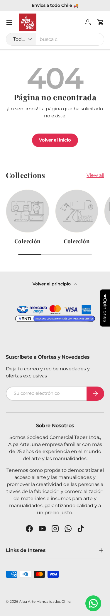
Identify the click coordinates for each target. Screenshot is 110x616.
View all (95, 175)
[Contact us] (93, 603)
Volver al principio (52, 284)
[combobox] (55, 39)
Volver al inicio (55, 140)
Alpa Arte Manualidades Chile (44, 601)
